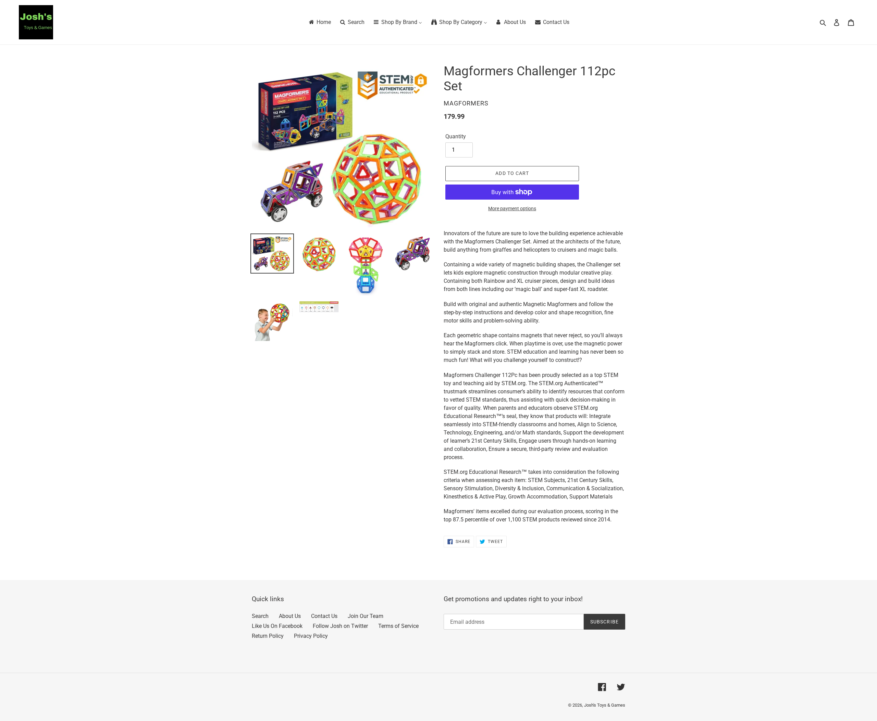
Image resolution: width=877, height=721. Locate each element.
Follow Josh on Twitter (340, 626)
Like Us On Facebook (277, 626)
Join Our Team (365, 616)
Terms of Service (398, 626)
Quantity (455, 136)
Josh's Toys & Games (604, 705)
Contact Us (324, 616)
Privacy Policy (311, 636)
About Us (290, 616)
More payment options (512, 208)
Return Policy (268, 636)
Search (260, 616)
